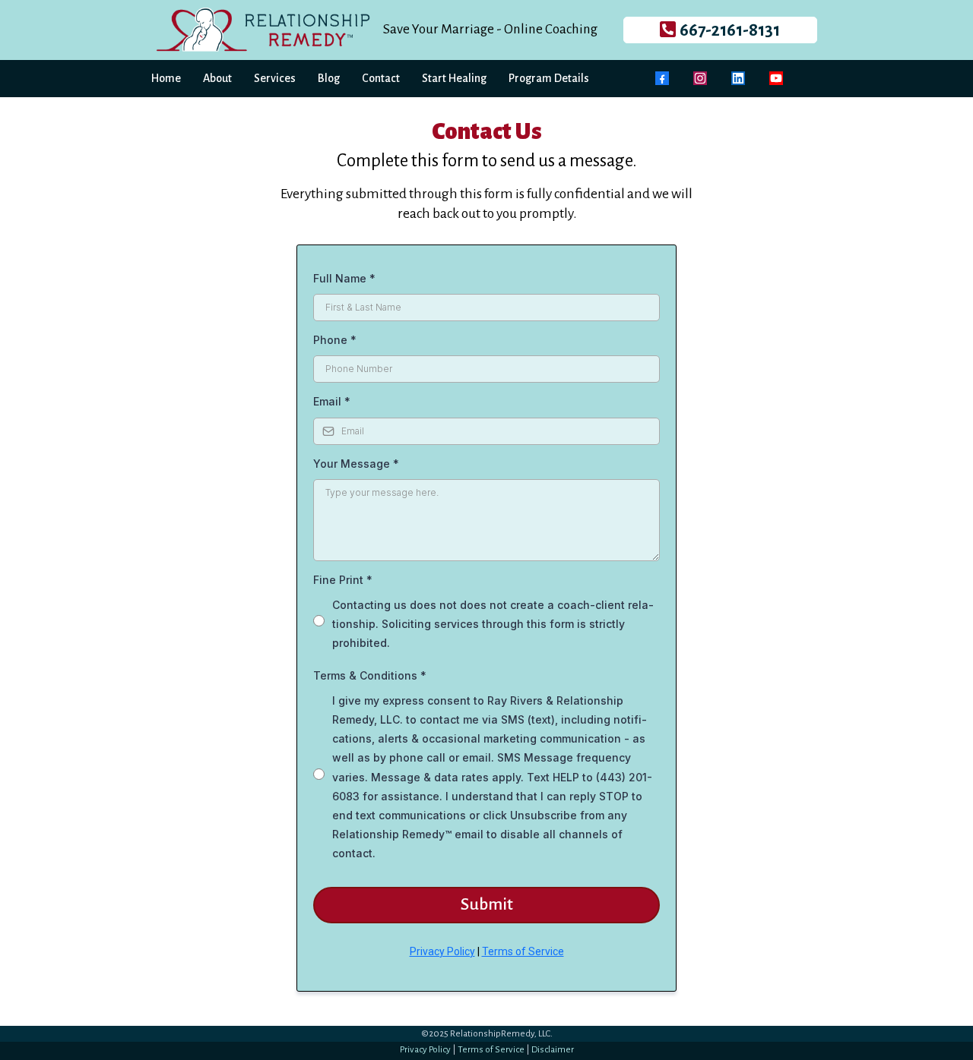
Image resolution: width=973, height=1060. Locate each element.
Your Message (356, 463)
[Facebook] (662, 78)
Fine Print (342, 579)
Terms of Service (523, 951)
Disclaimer (552, 1050)
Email (331, 401)
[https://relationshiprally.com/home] (263, 28)
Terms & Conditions (369, 675)
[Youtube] (776, 78)
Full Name (344, 278)
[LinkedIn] (738, 78)
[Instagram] (700, 78)
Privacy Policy (442, 951)
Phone (335, 339)
